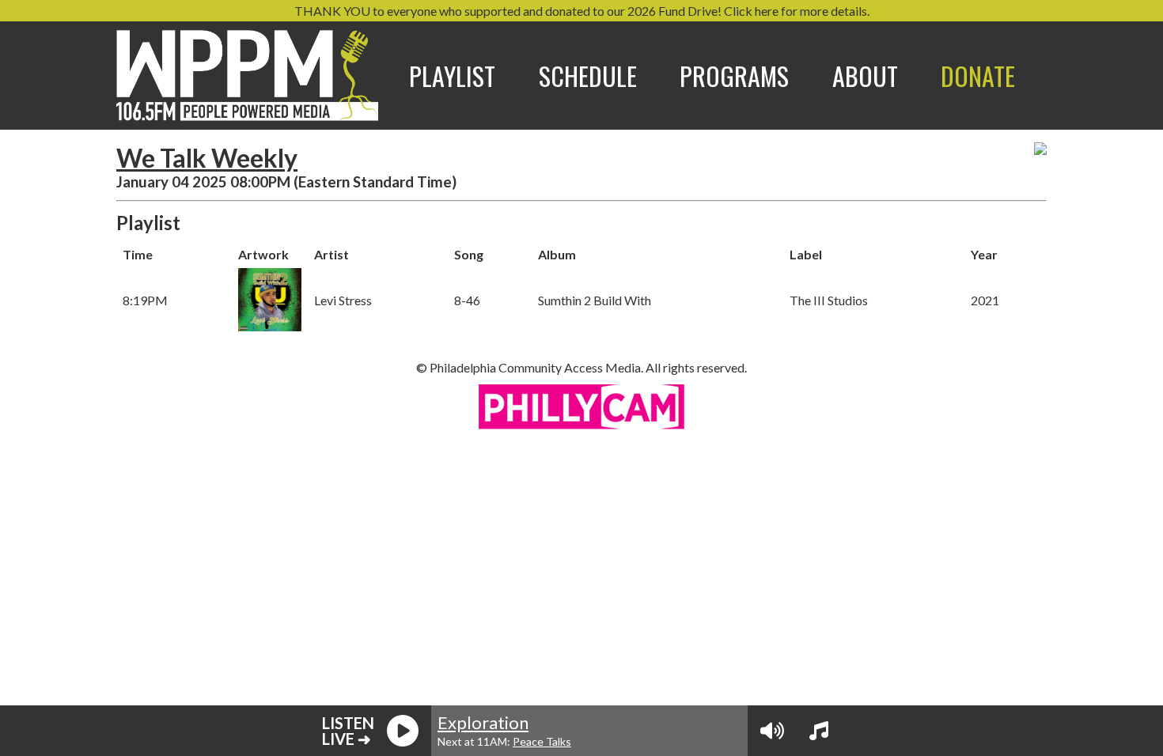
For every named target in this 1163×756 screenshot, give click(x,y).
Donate (978, 75)
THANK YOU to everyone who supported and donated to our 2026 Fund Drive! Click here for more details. (581, 10)
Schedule (588, 75)
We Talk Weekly (206, 157)
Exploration (483, 722)
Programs (734, 75)
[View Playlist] (819, 730)
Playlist (452, 75)
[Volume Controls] (772, 730)
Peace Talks (542, 741)
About (865, 75)
